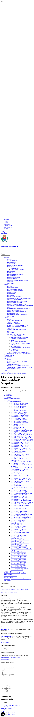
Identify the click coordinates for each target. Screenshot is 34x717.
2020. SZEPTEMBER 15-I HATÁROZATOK (18, 456)
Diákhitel (9, 331)
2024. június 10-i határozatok (18, 525)
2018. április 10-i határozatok (18, 406)
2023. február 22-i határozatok (18, 513)
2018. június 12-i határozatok (18, 413)
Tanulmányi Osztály (12, 322)
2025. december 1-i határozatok (19, 546)
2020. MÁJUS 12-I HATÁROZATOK (21, 449)
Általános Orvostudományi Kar (9, 246)
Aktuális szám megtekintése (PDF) (13, 705)
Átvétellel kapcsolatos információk (20, 352)
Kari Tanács (10, 266)
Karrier (6, 228)
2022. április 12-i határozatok (18, 490)
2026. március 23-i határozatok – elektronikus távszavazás (19, 569)
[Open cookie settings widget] (3, 714)
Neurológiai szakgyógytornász (15, 299)
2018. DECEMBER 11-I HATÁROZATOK (17, 408)
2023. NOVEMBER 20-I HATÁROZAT (21, 517)
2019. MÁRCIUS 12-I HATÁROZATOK (22, 434)
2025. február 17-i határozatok (18, 547)
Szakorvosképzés (8, 356)
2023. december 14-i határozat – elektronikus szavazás (19, 509)
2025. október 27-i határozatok (19, 555)
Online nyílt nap (11, 292)
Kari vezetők (7, 397)
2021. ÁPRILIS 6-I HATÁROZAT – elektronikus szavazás (20, 459)
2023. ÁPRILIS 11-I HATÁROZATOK (21, 504)
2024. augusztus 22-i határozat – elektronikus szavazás (19, 522)
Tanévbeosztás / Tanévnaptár (18, 341)
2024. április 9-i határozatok (18, 520)
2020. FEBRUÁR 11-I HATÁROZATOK (22, 440)
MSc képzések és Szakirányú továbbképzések (19, 298)
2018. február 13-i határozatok (18, 410)
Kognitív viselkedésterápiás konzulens (17, 301)
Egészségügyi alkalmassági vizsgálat (16, 326)
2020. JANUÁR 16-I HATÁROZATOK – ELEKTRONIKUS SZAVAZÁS (22, 443)
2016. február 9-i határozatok (18, 404)
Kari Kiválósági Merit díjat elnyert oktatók (18, 365)
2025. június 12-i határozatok (18, 552)
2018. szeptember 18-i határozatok (19, 421)
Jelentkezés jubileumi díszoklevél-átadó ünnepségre (17, 579)
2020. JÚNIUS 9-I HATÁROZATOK (21, 448)
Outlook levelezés (8, 225)
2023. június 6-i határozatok (18, 516)
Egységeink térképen (5, 659)
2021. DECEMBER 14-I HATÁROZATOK (17, 471)
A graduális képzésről (16, 335)
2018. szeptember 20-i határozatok (19, 422)
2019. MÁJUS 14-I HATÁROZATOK (21, 433)
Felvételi (6, 284)
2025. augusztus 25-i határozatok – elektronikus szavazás (20, 540)
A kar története (11, 263)
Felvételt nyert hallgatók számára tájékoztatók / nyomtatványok (19, 337)
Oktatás (6, 317)
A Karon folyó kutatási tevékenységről (17, 361)
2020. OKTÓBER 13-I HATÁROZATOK (22, 454)
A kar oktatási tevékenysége (14, 320)
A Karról (6, 257)
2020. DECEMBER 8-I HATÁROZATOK (22, 439)
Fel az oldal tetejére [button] (6, 642)
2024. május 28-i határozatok (18, 526)
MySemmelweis (8, 227)
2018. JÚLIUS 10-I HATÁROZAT (20, 412)
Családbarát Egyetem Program (9, 712)
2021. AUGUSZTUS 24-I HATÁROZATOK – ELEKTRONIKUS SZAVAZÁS (21, 465)
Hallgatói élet (10, 295)
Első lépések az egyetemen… (15, 296)
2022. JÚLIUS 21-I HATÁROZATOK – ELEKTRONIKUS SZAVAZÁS (21, 495)
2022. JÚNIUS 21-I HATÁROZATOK (21, 500)
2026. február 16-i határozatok (18, 558)
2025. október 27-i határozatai (18, 553)
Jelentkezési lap (5, 629)
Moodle (6, 222)
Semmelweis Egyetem (6, 708)
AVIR (2, 711)
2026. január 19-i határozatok (18, 561)
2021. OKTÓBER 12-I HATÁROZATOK (22, 481)
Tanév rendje (10, 328)
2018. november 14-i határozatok (19, 419)
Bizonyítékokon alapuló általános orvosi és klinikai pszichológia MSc (18, 309)
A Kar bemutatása (12, 260)
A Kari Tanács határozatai (14, 401)
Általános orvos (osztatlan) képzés (16, 334)
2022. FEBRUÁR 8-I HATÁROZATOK (21, 493)
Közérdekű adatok (12, 275)
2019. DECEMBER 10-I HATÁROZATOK (17, 427)
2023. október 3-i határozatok (18, 519)
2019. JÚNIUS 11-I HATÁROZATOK (21, 431)
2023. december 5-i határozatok (19, 511)
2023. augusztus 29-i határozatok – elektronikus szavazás (20, 506)
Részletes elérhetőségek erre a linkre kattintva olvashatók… (16, 589)
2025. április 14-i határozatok (18, 535)
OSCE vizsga (10, 332)
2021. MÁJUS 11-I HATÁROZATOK (21, 479)
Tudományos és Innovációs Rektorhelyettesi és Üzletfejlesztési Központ (19, 368)
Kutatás (6, 358)
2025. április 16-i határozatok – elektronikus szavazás (19, 537)
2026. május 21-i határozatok (18, 565)
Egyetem (6, 219)
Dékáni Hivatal (11, 271)
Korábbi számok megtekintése (12, 706)
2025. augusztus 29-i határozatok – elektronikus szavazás (20, 543)
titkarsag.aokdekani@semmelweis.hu (9, 592)
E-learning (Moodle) (6, 715)
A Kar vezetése (14, 268)
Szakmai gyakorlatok (16, 346)
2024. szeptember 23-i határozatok (19, 531)
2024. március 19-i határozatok (19, 528)
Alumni (3, 709)
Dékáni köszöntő (11, 262)
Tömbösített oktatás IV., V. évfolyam (20, 347)
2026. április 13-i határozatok (18, 556)
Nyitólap (3, 373)
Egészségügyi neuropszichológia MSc (17, 311)
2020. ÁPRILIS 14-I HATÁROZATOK (21, 437)
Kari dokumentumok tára (13, 277)
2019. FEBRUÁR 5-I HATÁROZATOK (21, 430)
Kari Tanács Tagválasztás (17, 269)
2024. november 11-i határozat (18, 529)
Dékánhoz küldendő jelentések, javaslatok (15, 573)
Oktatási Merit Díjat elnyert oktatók (16, 329)
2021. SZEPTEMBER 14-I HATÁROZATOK (18, 483)
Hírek (5, 370)
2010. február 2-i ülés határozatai (19, 403)
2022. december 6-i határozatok (19, 491)
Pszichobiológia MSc (12, 313)
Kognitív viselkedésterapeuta (14, 302)
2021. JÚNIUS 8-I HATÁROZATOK (21, 478)
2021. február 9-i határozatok (18, 473)
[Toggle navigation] (1, 253)
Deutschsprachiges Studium (8, 714)
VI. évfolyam (14, 349)
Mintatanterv (14, 340)
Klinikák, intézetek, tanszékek (15, 265)
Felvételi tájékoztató (12, 287)
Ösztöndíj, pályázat (9, 355)
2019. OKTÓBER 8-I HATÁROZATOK (21, 436)
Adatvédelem (10, 283)
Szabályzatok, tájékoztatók (14, 323)
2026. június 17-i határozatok (18, 562)
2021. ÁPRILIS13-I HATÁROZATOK (21, 461)
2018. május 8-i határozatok (18, 418)
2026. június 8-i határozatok (18, 564)
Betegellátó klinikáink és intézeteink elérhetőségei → (11, 657)
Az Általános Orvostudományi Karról (16, 373)
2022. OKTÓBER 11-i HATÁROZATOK (22, 502)
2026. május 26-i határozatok (18, 567)
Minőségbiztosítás (12, 278)
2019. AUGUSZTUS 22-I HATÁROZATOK (17, 424)
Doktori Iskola (11, 362)
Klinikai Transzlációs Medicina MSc (16, 304)
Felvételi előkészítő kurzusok (14, 289)
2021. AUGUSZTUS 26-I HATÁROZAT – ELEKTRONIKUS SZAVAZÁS (22, 468)
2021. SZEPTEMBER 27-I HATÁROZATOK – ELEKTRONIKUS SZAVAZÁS (21, 487)
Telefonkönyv (7, 224)
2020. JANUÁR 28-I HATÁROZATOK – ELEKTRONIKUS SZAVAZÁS (22, 446)
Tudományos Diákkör (13, 364)
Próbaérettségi (11, 293)
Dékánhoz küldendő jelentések (15, 274)
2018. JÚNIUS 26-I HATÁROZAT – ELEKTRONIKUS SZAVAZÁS (20, 415)
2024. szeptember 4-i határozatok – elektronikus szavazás (20, 533)
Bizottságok (10, 272)
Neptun (6, 221)
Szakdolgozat (14, 350)
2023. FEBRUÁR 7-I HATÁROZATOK (21, 514)
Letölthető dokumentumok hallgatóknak (17, 325)
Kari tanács (7, 400)
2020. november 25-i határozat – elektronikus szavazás (19, 452)
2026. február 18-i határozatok (18, 559)
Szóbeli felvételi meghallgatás (15, 290)
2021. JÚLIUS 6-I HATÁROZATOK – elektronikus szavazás (21, 476)
